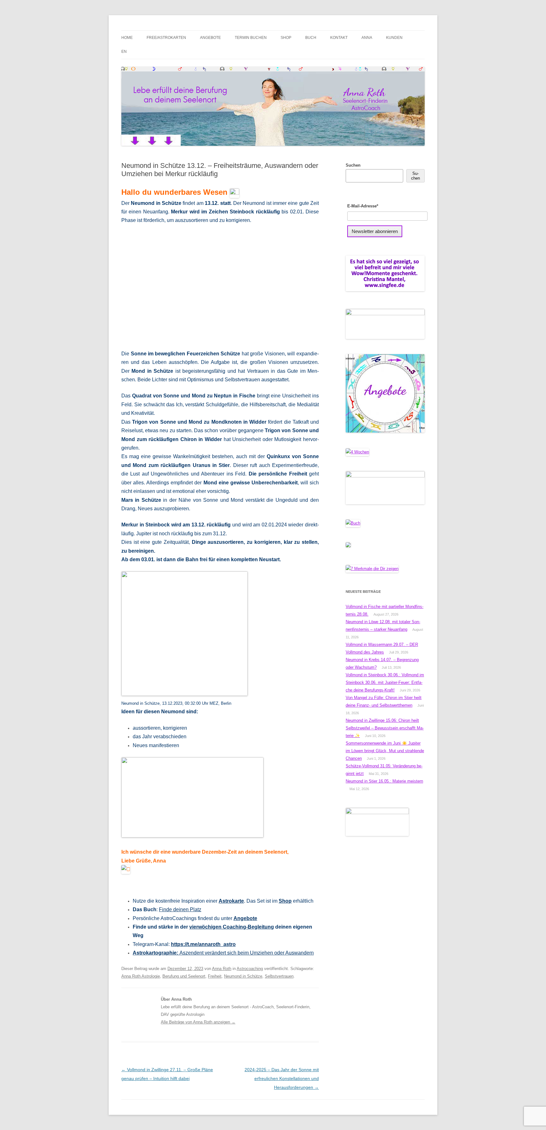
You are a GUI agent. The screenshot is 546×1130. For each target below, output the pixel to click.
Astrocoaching (250, 968)
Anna (366, 37)
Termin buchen (251, 37)
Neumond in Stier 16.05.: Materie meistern (384, 781)
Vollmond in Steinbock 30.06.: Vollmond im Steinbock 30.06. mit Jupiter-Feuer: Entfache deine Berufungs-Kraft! (385, 682)
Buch (310, 37)
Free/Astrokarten (166, 37)
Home (127, 37)
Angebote (210, 37)
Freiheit (214, 976)
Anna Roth (221, 968)
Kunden (394, 37)
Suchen (353, 165)
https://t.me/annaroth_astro (203, 944)
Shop (286, 37)
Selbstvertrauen (279, 976)
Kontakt (339, 37)
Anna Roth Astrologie (140, 976)
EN (124, 51)
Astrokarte (231, 901)
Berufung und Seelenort (183, 976)
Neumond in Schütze (243, 976)
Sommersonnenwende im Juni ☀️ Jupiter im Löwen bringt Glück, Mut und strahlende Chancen (385, 751)
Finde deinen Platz (180, 909)
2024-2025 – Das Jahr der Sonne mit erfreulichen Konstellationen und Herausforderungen (282, 1078)
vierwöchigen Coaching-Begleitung (231, 927)
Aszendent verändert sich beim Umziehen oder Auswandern (223, 952)
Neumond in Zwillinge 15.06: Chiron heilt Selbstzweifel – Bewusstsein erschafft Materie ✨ (385, 728)
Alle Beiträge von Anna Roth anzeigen (198, 1022)
